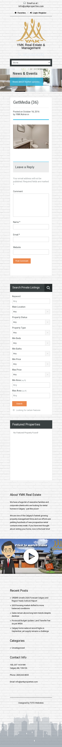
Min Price (16, 359)
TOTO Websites (36, 703)
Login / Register (39, 13)
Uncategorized (18, 648)
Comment (18, 191)
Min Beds (16, 338)
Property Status (19, 317)
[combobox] (31, 311)
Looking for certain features (28, 410)
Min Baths (17, 349)
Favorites (22, 13)
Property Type (19, 328)
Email (16, 234)
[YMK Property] (31, 31)
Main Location (18, 307)
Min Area (19, 380)
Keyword (16, 296)
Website (17, 247)
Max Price (17, 369)
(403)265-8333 (33, 54)
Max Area (19, 390)
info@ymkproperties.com (31, 6)
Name (16, 222)
